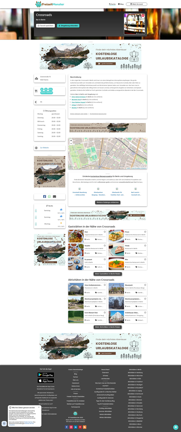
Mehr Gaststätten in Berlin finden (107, 273)
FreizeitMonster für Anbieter (76, 401)
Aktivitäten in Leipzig (135, 391)
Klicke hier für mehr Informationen (46, 414)
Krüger (74, 105)
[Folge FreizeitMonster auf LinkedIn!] (75, 427)
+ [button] (71, 140)
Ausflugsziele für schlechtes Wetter (105, 392)
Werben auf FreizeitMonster (75, 404)
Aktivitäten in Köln (135, 379)
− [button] (71, 143)
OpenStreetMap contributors (139, 168)
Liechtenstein (105, 379)
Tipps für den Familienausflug (105, 401)
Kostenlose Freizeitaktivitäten (105, 389)
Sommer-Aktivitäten (105, 411)
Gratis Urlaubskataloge (75, 369)
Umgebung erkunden (69, 25)
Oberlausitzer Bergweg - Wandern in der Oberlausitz (98, 195)
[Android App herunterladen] (45, 377)
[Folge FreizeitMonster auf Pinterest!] (80, 427)
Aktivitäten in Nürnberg (135, 409)
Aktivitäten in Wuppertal (135, 418)
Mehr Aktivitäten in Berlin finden (107, 327)
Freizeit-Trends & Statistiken (75, 396)
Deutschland (105, 369)
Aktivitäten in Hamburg (135, 372)
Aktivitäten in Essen (135, 397)
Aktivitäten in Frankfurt (135, 382)
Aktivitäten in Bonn (135, 424)
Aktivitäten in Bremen (135, 400)
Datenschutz (76, 386)
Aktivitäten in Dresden (135, 403)
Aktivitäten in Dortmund (135, 394)
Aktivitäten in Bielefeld (135, 421)
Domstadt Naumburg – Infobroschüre (80, 193)
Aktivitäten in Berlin (135, 369)
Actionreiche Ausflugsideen (105, 395)
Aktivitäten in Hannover (135, 406)
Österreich (105, 372)
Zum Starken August (78, 102)
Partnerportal (75, 407)
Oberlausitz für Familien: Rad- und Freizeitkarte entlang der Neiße (117, 196)
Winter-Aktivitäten (105, 417)
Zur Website (44, 148)
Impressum (75, 383)
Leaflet (128, 168)
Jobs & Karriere (75, 389)
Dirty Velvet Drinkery (79, 97)
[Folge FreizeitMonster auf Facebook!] (66, 427)
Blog (121, 4)
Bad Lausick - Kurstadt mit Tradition (135, 195)
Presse (76, 393)
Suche (113, 4)
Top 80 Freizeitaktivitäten (105, 404)
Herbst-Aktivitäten (105, 414)
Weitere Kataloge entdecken (108, 202)
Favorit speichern (46, 25)
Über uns (75, 380)
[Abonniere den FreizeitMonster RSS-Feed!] (84, 427)
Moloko (74, 108)
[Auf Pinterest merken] (142, 15)
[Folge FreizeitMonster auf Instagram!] (71, 427)
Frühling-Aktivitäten (105, 408)
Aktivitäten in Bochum (135, 415)
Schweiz (105, 376)
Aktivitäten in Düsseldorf (135, 388)
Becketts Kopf (76, 99)
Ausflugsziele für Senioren (105, 398)
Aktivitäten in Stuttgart (135, 385)
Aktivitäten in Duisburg (135, 412)
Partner (75, 377)
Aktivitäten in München (135, 376)
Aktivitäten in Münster (135, 427)
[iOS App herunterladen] (45, 383)
